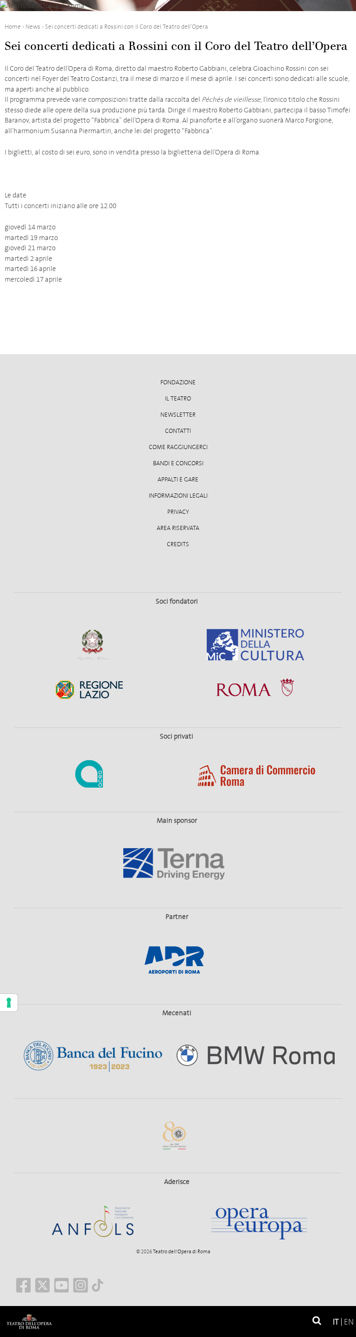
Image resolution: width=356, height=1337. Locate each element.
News (32, 27)
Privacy (178, 512)
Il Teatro (178, 398)
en (349, 1322)
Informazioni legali (178, 496)
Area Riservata (178, 528)
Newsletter (178, 415)
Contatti (178, 431)
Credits (178, 544)
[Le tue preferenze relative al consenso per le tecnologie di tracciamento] (9, 1002)
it (336, 1322)
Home (13, 27)
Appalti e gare (178, 479)
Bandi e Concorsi (178, 463)
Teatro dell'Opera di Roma (181, 1251)
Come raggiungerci (178, 447)
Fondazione (178, 382)
